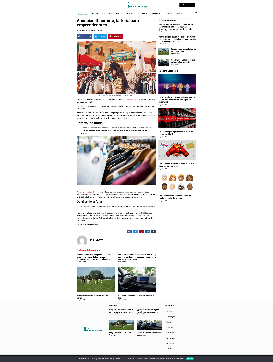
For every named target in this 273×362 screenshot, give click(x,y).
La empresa (155, 13)
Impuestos (169, 13)
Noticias (94, 13)
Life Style (130, 13)
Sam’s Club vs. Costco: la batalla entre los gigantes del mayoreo (176, 165)
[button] (196, 13)
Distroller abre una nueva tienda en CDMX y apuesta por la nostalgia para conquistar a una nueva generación (137, 256)
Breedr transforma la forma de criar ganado (183, 50)
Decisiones (142, 13)
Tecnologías (107, 13)
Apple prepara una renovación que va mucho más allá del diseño (174, 197)
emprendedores (132, 99)
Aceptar (190, 359)
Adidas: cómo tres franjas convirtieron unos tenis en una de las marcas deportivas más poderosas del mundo (94, 256)
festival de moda (92, 192)
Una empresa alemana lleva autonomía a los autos (183, 61)
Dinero (119, 13)
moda (87, 206)
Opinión (180, 13)
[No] (269, 359)
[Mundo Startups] (136, 5)
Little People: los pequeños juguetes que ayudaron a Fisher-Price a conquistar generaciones (176, 99)
